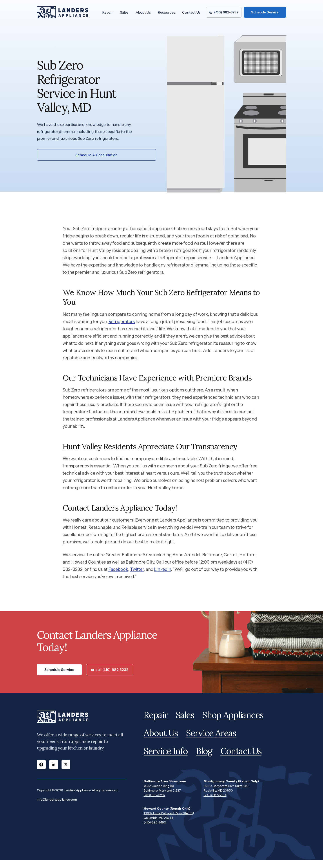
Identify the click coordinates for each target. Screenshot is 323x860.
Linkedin (162, 569)
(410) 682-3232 (154, 795)
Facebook (118, 569)
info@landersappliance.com (57, 799)
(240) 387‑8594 (215, 795)
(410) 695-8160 (155, 822)
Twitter (137, 569)
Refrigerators (122, 321)
